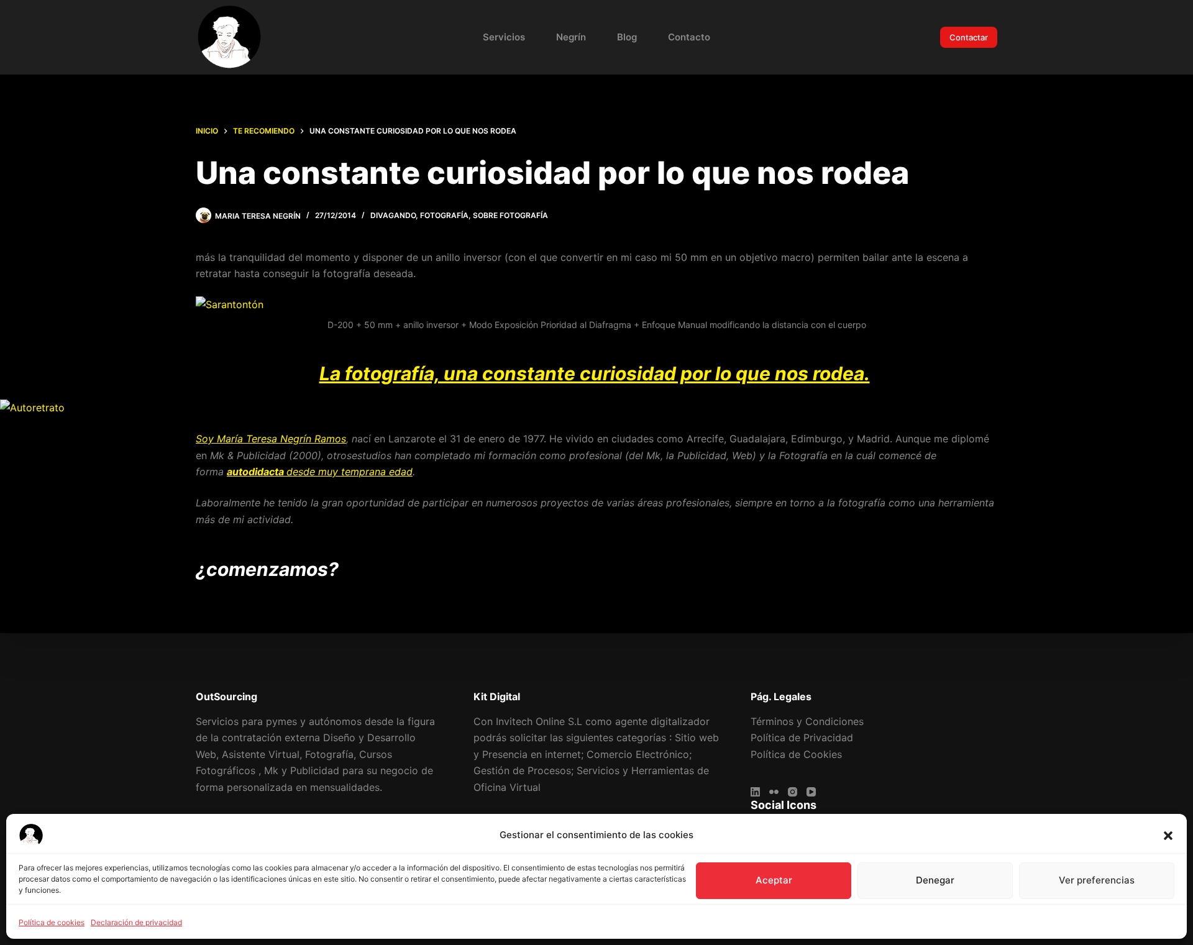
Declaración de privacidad (136, 922)
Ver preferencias (1097, 880)
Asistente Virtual (260, 754)
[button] (1168, 835)
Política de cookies (52, 922)
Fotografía (444, 215)
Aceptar (774, 880)
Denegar (935, 880)
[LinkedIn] (755, 792)
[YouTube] (811, 792)
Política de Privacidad (802, 737)
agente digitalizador (662, 721)
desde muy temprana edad (320, 471)
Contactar (968, 37)
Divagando (393, 215)
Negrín (571, 37)
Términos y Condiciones (807, 721)
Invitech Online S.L (539, 721)
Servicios (504, 37)
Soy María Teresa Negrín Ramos (271, 438)
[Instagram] (792, 792)
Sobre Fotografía (510, 215)
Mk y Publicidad (301, 770)
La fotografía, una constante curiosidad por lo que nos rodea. (594, 373)
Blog (627, 37)
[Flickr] (774, 792)
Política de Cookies (796, 754)
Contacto (689, 37)
